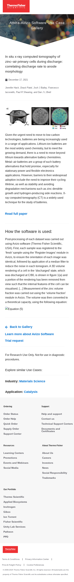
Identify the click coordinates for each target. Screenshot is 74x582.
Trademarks (49, 477)
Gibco (6, 511)
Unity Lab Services (14, 526)
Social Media (10, 467)
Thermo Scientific (13, 496)
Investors (47, 462)
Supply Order (11, 428)
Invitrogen (9, 506)
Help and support (51, 414)
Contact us (47, 418)
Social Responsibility (54, 472)
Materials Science (32, 381)
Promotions (10, 457)
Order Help (9, 418)
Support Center (12, 433)
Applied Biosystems (15, 501)
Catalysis (31, 392)
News (45, 467)
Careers (46, 457)
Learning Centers (13, 453)
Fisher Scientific (13, 521)
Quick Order (10, 423)
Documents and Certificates (50, 430)
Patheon (8, 531)
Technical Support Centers (57, 423)
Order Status (10, 414)
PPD (5, 536)
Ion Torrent (9, 516)
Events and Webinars (15, 462)
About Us (47, 453)
